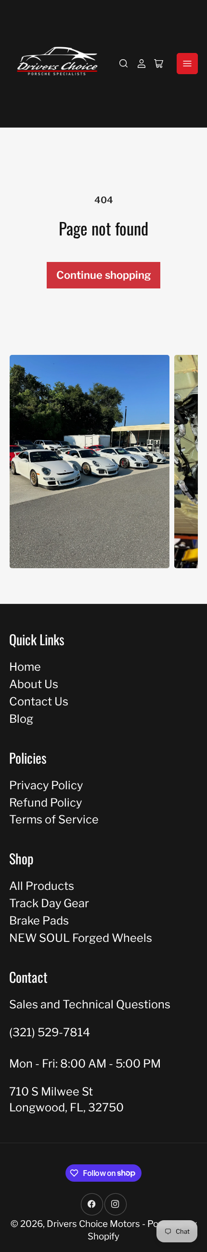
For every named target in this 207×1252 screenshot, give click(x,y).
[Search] (123, 63)
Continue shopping (103, 275)
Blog (21, 719)
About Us (33, 684)
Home (25, 667)
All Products (41, 886)
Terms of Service (54, 819)
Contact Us (38, 701)
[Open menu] (187, 63)
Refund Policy (45, 802)
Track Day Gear (49, 903)
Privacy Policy (46, 785)
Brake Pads (39, 920)
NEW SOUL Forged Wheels (80, 938)
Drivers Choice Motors (93, 1223)
